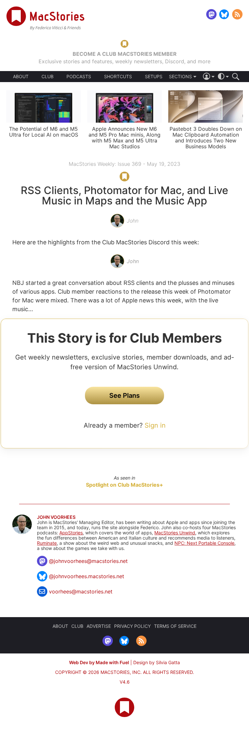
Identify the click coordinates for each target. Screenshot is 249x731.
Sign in (155, 425)
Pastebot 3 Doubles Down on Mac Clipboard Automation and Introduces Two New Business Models (206, 138)
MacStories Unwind (174, 532)
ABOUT (21, 76)
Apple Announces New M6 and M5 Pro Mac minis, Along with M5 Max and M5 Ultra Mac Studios (124, 138)
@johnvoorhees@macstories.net (88, 561)
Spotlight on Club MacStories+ (124, 484)
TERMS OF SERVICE (175, 626)
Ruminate (47, 543)
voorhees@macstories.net (81, 591)
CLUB (47, 76)
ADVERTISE (99, 626)
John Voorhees (56, 517)
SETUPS (153, 76)
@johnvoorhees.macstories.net (86, 576)
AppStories (71, 532)
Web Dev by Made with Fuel (99, 662)
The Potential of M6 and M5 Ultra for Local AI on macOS (43, 132)
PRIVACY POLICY (132, 626)
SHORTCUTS (118, 76)
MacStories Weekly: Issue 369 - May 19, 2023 (124, 164)
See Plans (124, 395)
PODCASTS (78, 76)
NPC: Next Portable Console (204, 543)
